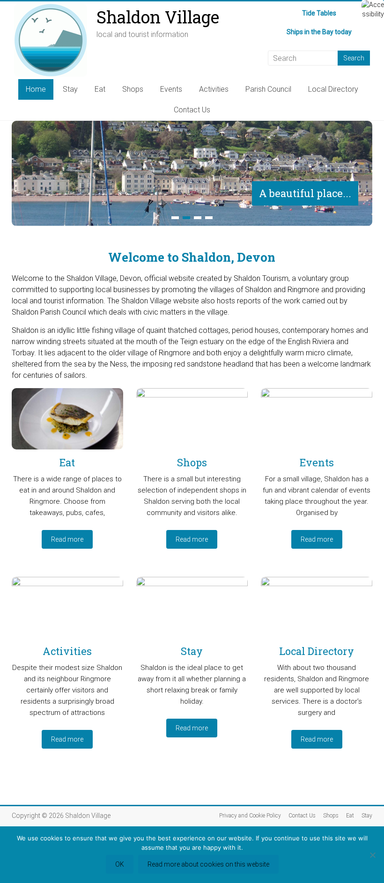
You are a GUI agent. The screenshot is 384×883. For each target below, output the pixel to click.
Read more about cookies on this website (208, 864)
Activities (214, 89)
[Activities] (67, 611)
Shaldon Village (157, 17)
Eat (100, 89)
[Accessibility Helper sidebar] (373, 11)
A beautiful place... (305, 193)
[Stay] (192, 611)
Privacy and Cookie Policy (250, 815)
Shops (132, 89)
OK (119, 864)
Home (36, 89)
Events (171, 89)
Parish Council (268, 89)
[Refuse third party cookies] (372, 855)
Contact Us (192, 109)
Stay (70, 89)
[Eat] (67, 422)
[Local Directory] (316, 611)
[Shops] (192, 422)
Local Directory (333, 89)
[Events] (316, 422)
